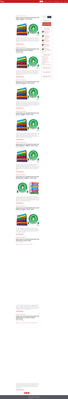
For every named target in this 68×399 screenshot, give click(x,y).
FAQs (61, 1)
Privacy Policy (33, 396)
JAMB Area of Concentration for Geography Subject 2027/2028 (27, 177)
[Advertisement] (34, 8)
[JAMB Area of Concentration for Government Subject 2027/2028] (43, 49)
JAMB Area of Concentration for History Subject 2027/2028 (27, 82)
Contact (65, 1)
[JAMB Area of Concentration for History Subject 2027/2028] (43, 40)
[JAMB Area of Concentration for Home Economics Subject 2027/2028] (43, 36)
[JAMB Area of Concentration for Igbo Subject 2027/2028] (43, 31)
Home (41, 1)
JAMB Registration (45, 59)
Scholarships (56, 1)
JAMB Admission (45, 56)
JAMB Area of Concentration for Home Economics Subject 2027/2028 (27, 50)
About (30, 396)
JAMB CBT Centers (45, 58)
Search (49, 17)
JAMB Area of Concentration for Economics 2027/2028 (27, 240)
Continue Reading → (20, 76)
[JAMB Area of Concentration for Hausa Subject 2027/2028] (43, 45)
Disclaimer (37, 396)
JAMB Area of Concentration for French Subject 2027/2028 (27, 208)
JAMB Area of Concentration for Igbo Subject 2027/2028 (27, 18)
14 (29, 392)
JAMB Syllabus (45, 60)
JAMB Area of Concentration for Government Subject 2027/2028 (27, 145)
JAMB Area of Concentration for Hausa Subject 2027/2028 (27, 113)
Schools (50, 1)
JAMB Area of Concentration (21, 47)
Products (45, 1)
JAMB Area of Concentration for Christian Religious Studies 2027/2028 (27, 317)
